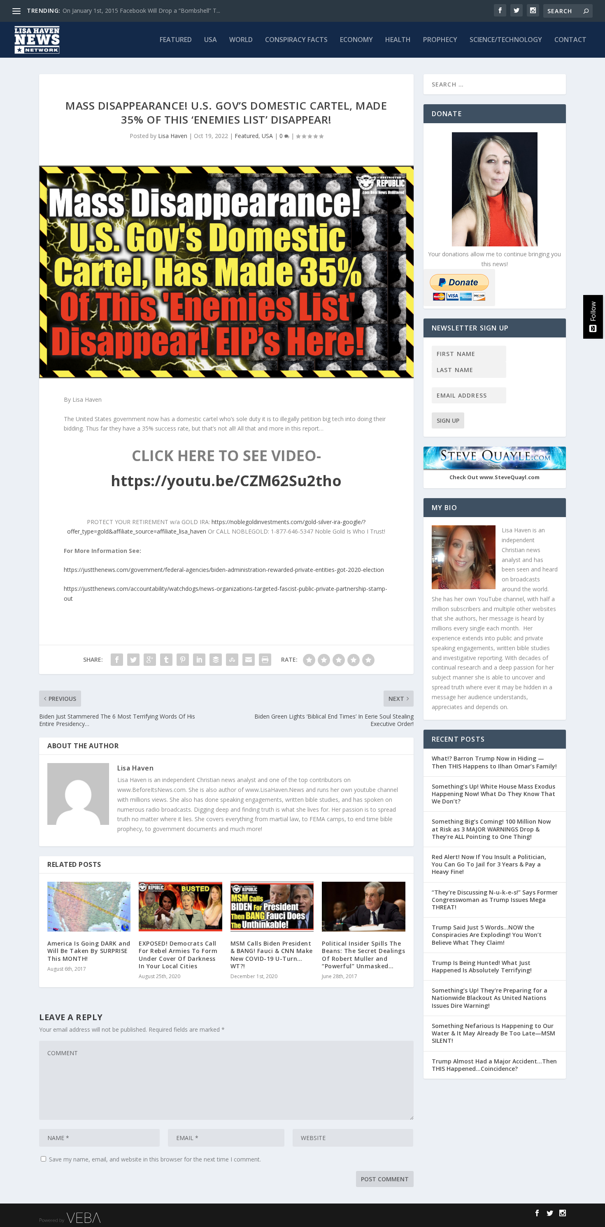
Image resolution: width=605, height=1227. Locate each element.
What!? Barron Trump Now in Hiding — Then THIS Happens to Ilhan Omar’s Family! (494, 762)
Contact (570, 40)
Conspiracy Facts (296, 40)
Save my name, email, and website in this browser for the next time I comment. (155, 1159)
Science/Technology (506, 40)
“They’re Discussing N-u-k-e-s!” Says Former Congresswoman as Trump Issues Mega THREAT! (495, 899)
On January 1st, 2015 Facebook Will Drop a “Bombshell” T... (141, 10)
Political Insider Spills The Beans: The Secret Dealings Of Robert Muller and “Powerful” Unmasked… (363, 954)
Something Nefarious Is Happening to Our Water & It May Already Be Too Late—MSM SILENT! (493, 1033)
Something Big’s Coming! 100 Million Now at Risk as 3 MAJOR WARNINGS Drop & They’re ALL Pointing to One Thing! (491, 828)
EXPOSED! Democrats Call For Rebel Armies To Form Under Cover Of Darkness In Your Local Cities (178, 954)
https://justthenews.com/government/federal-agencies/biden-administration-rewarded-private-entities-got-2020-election (224, 570)
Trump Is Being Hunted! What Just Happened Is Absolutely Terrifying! (482, 966)
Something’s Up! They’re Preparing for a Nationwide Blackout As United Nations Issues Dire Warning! (489, 997)
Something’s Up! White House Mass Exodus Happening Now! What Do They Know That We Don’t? (493, 793)
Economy (356, 40)
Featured (176, 40)
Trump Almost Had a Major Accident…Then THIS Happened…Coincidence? (494, 1064)
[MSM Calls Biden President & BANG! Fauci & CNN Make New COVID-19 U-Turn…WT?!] (272, 907)
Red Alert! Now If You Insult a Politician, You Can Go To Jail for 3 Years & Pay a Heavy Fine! (489, 864)
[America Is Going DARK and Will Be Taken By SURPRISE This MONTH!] (88, 907)
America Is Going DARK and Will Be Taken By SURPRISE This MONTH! (88, 950)
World (241, 40)
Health (398, 40)
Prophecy (440, 40)
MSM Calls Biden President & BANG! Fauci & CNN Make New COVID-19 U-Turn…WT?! (271, 954)
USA (210, 40)
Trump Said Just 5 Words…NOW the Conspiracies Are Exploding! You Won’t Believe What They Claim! (487, 934)
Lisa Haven (172, 136)
